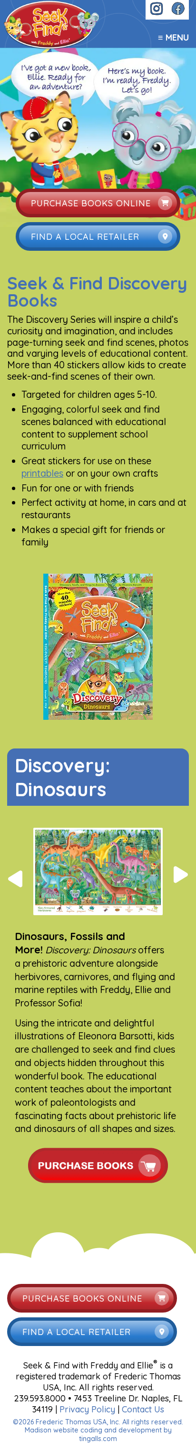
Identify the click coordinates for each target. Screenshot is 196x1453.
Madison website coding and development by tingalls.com (98, 1434)
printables (42, 473)
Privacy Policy (87, 1409)
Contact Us (143, 1409)
